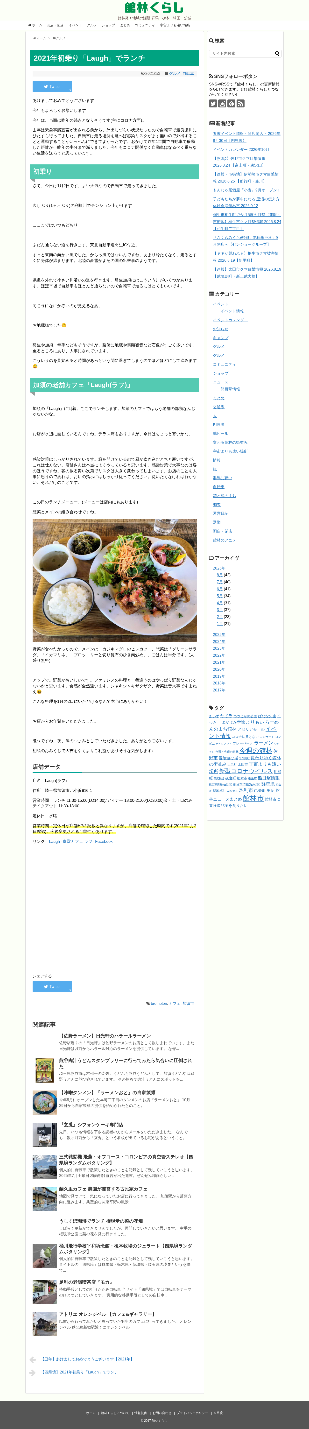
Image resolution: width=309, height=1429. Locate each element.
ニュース (220, 382)
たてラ (226, 716)
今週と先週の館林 (227, 751)
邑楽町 (260, 790)
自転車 (188, 73)
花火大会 (232, 790)
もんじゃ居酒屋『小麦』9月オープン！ (247, 190)
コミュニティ (145, 25)
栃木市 (242, 778)
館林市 (253, 798)
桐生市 (252, 778)
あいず (214, 716)
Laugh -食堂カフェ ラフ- (71, 841)
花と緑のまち (224, 496)
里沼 (270, 790)
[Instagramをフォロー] (222, 103)
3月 (220, 610)
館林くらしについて (115, 1413)
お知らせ (220, 329)
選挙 (217, 522)
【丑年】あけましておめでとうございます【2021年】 (87, 1359)
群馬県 (268, 783)
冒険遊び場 (228, 758)
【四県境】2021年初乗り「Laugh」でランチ (79, 1372)
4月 (220, 603)
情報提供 (140, 1413)
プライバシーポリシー (192, 1413)
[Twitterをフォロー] (213, 103)
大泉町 (232, 764)
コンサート (267, 737)
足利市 (246, 790)
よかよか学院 (233, 722)
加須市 (188, 1003)
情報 (217, 460)
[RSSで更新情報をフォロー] (241, 103)
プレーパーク (243, 743)
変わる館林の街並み (230, 442)
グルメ (92, 25)
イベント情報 (232, 311)
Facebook (104, 841)
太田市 (243, 764)
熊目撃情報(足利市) (246, 784)
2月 (220, 617)
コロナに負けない (245, 737)
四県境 (219, 424)
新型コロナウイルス (246, 771)
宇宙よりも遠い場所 (175, 25)
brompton (159, 1003)
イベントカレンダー (230, 320)
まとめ (125, 25)
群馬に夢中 (222, 478)
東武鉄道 (219, 778)
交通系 (219, 407)
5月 (220, 596)
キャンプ (220, 338)
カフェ (175, 1003)
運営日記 (220, 513)
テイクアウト (224, 743)
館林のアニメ (224, 540)
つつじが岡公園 (245, 716)
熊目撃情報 (230, 389)
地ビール (220, 433)
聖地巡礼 (219, 791)
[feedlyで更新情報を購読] (231, 103)
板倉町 (230, 778)
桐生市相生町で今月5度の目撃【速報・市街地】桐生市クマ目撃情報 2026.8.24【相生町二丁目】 (247, 222)
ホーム (36, 25)
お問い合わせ (162, 1413)
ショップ (108, 25)
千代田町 (244, 758)
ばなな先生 (267, 716)
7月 (220, 582)
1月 (220, 624)
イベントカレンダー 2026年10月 (241, 150)
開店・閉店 (55, 25)
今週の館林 (255, 750)
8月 (220, 575)
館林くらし (154, 7)
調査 (217, 505)
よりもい (255, 722)
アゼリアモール (251, 729)
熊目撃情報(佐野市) (220, 784)
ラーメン (263, 743)
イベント (75, 25)
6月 (220, 589)
